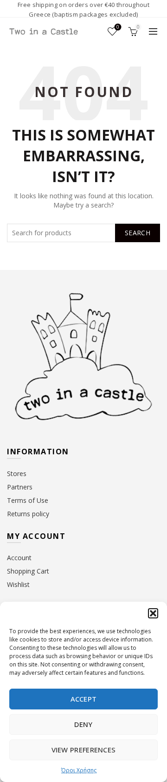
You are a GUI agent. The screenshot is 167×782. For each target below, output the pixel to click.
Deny (83, 724)
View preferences (83, 749)
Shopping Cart (28, 571)
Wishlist (117, 27)
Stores (16, 473)
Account (19, 557)
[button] (153, 613)
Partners (19, 487)
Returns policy (28, 513)
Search (137, 232)
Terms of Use (27, 500)
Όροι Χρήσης (78, 770)
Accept (84, 698)
